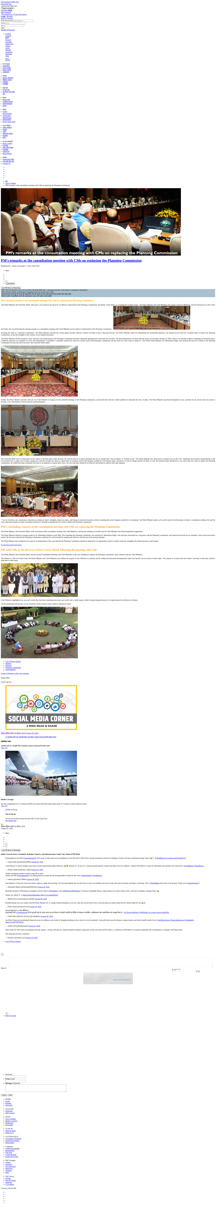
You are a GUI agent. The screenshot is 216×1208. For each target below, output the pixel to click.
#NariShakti (53, 891)
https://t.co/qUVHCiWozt (14, 922)
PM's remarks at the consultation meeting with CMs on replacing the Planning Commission (71, 260)
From (3, 23)
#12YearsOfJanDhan (131, 912)
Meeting (8, 663)
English (8, 34)
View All (4, 748)
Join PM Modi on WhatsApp (11, 288)
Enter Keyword (6, 21)
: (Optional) (12, 1083)
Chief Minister (10, 670)
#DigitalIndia (154, 883)
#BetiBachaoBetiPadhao (71, 891)
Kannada (8, 42)
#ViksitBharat (160, 858)
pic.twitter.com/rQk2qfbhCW (175, 858)
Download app (6, 4)
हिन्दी (7, 38)
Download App (10, 821)
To (2, 25)
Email (8, 1074)
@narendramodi (29, 858)
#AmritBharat (188, 866)
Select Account (10, 1016)
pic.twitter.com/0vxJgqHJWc (159, 912)
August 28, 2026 (37, 862)
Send (10, 1095)
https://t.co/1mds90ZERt (49, 895)
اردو (6, 58)
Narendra (6, 10)
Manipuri (8, 54)
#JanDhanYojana (163, 920)
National (8, 666)
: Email (10, 1079)
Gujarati (8, 36)
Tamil (7, 48)
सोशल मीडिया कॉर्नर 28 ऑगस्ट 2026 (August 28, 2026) (19, 733)
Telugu (7, 46)
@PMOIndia (143, 912)
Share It (4, 968)
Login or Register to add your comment (15, 673)
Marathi (8, 50)
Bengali (8, 40)
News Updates (10, 183)
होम (6, 181)
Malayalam (9, 44)
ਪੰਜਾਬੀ (7, 60)
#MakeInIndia (87, 875)
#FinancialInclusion (177, 920)
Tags (7, 661)
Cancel (4, 1095)
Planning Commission (13, 668)
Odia (7, 56)
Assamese (8, 52)
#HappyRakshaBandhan (31, 895)
